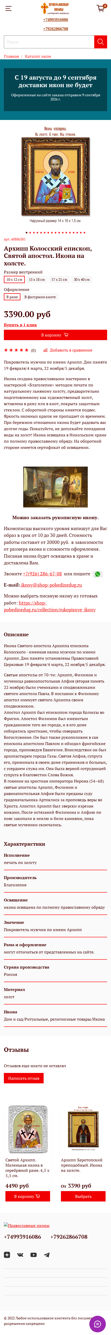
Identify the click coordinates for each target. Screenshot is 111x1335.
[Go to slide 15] (77, 232)
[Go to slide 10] (59, 232)
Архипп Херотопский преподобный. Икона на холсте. (81, 1165)
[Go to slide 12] (66, 232)
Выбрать (83, 1196)
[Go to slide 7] (48, 232)
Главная (11, 56)
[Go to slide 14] (73, 232)
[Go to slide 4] (37, 232)
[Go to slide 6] (44, 232)
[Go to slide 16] (81, 232)
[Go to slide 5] (41, 232)
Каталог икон (38, 56)
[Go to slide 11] (63, 232)
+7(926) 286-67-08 (42, 574)
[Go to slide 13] (70, 232)
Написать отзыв (23, 1078)
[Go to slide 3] (34, 232)
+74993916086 (55, 19)
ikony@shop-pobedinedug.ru (51, 585)
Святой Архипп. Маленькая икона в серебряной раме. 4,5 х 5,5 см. (27, 1167)
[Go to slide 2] (30, 232)
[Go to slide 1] (26, 232)
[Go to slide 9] (55, 232)
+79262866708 (55, 29)
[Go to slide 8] (52, 232)
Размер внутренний (23, 272)
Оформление (16, 289)
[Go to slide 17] (84, 232)
